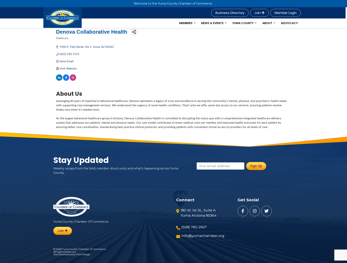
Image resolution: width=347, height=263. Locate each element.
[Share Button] (134, 32)
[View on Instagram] (73, 79)
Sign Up (256, 166)
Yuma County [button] (243, 23)
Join (258, 13)
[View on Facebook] (66, 79)
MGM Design (83, 254)
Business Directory (230, 13)
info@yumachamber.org (202, 235)
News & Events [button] (212, 23)
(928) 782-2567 (194, 227)
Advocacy (289, 23)
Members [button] (186, 23)
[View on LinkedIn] (59, 79)
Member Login (286, 13)
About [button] (267, 23)
